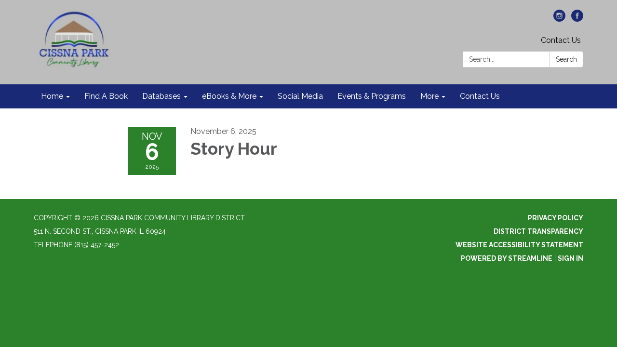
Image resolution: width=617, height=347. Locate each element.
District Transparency (538, 231)
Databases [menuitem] (161, 96)
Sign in (570, 258)
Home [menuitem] (52, 96)
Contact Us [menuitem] (480, 96)
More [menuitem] (429, 96)
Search (566, 59)
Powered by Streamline (506, 258)
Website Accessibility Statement (519, 245)
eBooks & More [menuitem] (229, 96)
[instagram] (559, 19)
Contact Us (561, 40)
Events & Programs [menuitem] (371, 96)
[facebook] (577, 19)
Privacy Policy (555, 218)
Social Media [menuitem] (300, 96)
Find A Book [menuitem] (106, 96)
